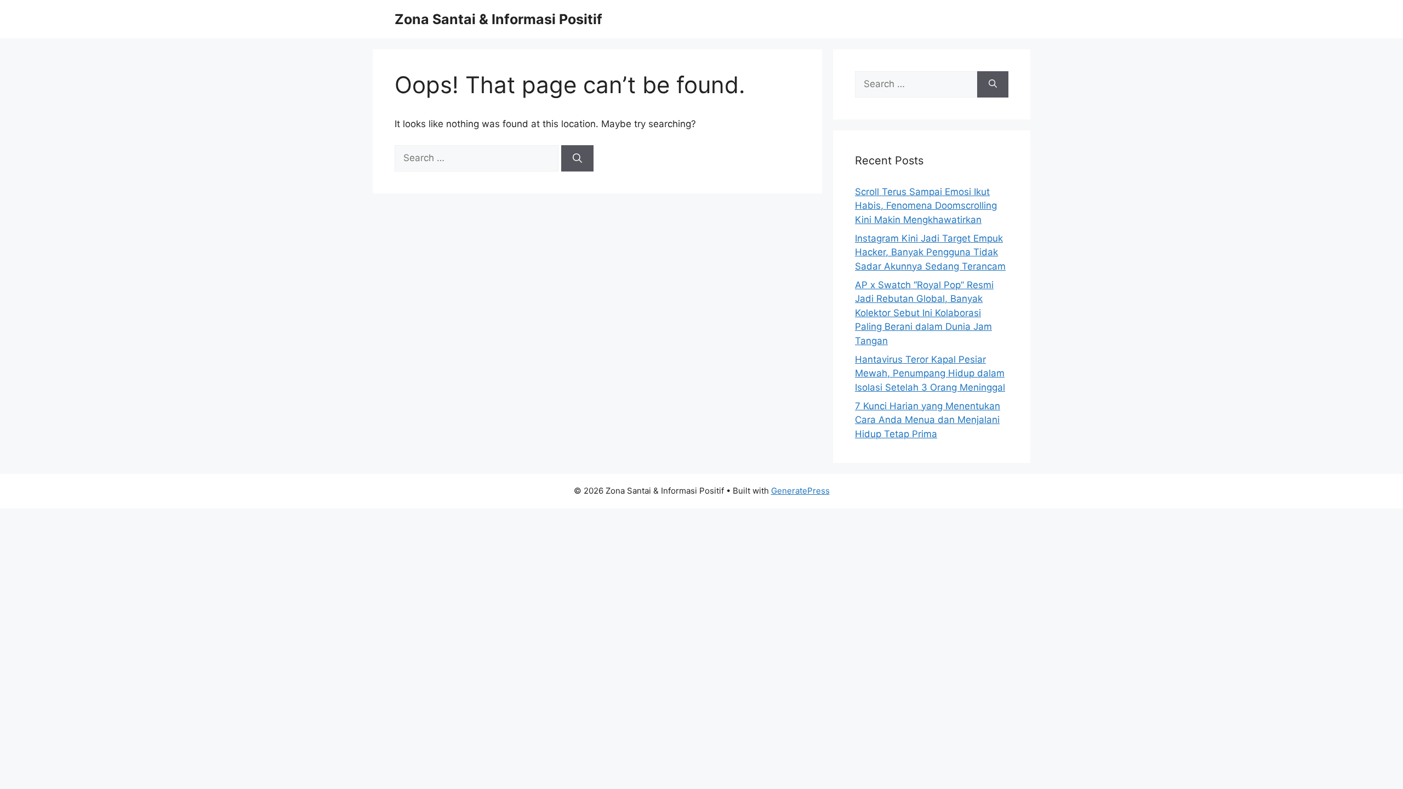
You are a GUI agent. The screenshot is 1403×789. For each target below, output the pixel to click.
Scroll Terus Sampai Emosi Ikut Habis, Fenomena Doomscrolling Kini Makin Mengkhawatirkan (926, 205)
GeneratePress (800, 490)
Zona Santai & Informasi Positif (498, 19)
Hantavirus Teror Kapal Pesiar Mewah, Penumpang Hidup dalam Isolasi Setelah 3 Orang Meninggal (930, 373)
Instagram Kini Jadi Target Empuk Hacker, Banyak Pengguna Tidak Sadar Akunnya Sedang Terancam (930, 252)
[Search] (577, 158)
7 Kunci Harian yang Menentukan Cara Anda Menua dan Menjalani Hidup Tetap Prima (927, 420)
